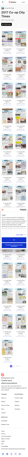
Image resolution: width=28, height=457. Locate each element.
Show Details (19, 234)
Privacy (3, 433)
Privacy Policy (6, 230)
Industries (17, 409)
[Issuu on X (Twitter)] (11, 454)
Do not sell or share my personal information (14, 245)
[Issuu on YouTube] (20, 454)
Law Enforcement (6, 436)
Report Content (5, 438)
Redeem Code (5, 424)
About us (3, 398)
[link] (23, 2)
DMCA (3, 441)
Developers (4, 420)
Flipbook (17, 405)
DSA (2, 444)
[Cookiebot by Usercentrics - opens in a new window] (20, 210)
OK (14, 240)
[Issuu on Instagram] (15, 454)
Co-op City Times (7, 53)
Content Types (19, 398)
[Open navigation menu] (2, 2)
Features (17, 401)
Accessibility (4, 446)
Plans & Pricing (5, 405)
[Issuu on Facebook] (3, 454)
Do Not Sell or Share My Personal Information (13, 449)
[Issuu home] (12, 2)
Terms (3, 431)
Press (2, 409)
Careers (3, 401)
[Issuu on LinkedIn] (7, 454)
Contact (3, 412)
